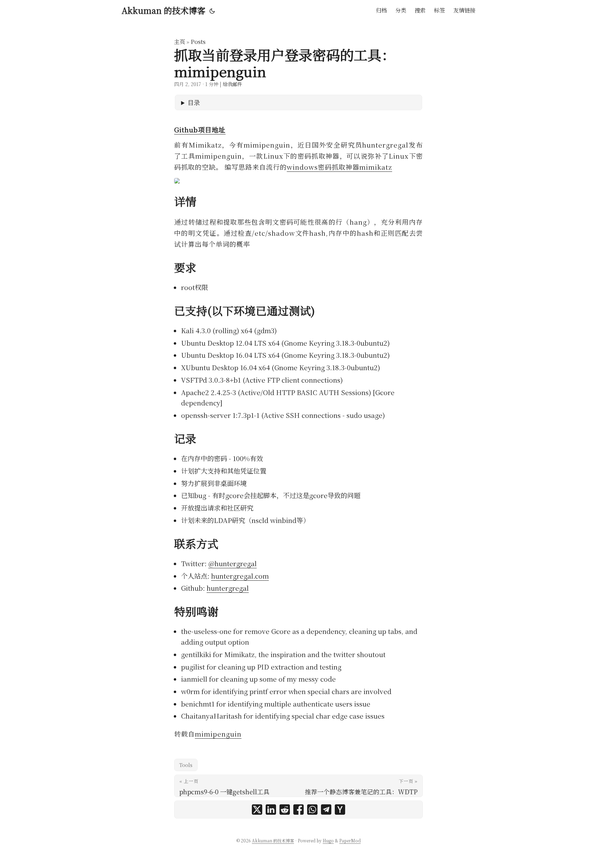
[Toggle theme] (212, 10)
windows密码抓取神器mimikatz (339, 166)
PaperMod (350, 840)
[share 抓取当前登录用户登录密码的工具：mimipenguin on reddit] (284, 809)
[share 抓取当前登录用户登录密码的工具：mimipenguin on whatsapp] (312, 809)
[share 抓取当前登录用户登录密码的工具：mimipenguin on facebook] (298, 809)
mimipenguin (218, 733)
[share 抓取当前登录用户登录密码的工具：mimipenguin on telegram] (326, 809)
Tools (185, 764)
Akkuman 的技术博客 (163, 10)
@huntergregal (232, 563)
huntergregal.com (240, 575)
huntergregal (228, 587)
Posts (198, 42)
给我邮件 (232, 84)
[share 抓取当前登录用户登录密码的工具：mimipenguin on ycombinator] (340, 809)
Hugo (328, 840)
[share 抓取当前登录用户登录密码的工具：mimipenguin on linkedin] (271, 809)
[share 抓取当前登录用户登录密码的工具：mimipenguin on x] (257, 809)
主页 (179, 42)
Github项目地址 (200, 129)
